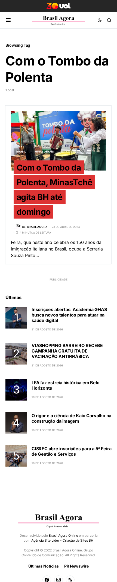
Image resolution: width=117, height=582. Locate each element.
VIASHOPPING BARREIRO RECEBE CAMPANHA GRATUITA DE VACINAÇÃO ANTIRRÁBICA (67, 351)
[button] (8, 20)
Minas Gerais (44, 151)
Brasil (21, 151)
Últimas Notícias (43, 566)
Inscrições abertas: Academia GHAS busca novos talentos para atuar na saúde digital (69, 315)
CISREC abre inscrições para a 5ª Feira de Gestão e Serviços (71, 451)
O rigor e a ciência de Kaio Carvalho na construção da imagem (71, 418)
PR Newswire (76, 566)
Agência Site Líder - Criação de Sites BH (62, 540)
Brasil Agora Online (63, 535)
